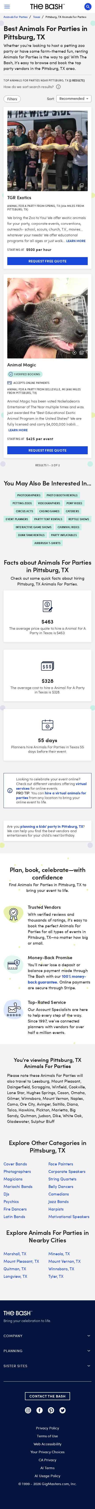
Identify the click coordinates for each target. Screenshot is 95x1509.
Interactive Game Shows (33, 527)
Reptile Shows (78, 519)
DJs (7, 1194)
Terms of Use (47, 1436)
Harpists (56, 1209)
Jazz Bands (58, 1201)
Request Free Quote (47, 261)
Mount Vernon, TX (64, 1261)
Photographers (28, 495)
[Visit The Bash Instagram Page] (28, 1410)
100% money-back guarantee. (57, 979)
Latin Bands (14, 1216)
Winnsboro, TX (61, 1268)
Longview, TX (15, 1276)
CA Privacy (48, 1460)
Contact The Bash (47, 1396)
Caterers (72, 511)
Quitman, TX (15, 1268)
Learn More (76, 241)
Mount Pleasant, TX (21, 1261)
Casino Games (49, 511)
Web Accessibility (48, 1444)
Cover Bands (15, 1163)
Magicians (13, 1179)
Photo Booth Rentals (62, 495)
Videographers (49, 503)
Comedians (58, 1194)
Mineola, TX (59, 1253)
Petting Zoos (22, 503)
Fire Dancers (15, 1209)
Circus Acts (24, 511)
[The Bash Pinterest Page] (51, 1410)
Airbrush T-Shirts (47, 543)
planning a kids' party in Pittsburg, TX (51, 826)
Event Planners (17, 519)
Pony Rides (74, 503)
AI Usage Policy (47, 1476)
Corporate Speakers (67, 1171)
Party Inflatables (64, 535)
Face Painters (60, 1163)
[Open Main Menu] (7, 6)
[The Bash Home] (47, 6)
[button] (47, 1336)
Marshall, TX (15, 1253)
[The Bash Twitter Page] (62, 1410)
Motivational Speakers (69, 1216)
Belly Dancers (60, 1186)
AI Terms (47, 1468)
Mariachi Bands (18, 1186)
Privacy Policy (47, 1428)
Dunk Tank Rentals (31, 535)
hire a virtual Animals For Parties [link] (51, 795)
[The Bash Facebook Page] (39, 1410)
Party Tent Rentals (48, 519)
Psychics (11, 1201)
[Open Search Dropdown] (87, 6)
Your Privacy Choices (47, 1452)
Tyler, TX (56, 1276)
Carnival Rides (68, 527)
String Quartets (62, 1179)
